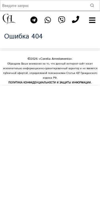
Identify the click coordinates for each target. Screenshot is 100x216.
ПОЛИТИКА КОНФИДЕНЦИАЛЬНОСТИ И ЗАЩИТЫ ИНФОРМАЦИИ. (50, 82)
